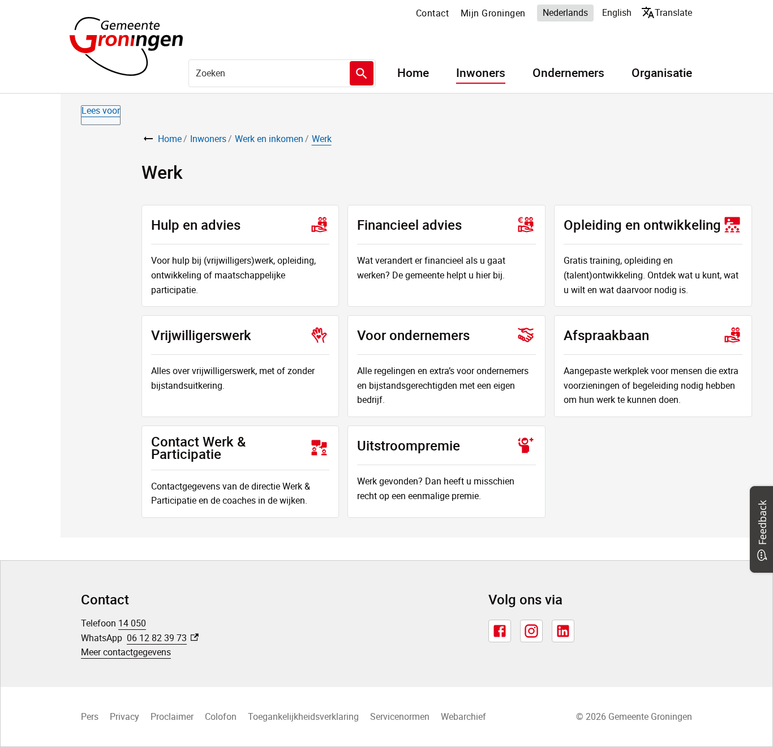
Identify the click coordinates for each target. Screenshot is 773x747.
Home (413, 73)
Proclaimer (172, 716)
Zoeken (361, 73)
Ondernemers (568, 73)
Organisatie (662, 73)
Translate (669, 12)
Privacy (124, 716)
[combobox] (282, 73)
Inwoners (480, 73)
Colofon (221, 716)
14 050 (132, 623)
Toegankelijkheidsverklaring (303, 716)
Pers (89, 716)
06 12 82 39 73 (163, 638)
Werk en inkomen (269, 138)
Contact (432, 13)
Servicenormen (400, 716)
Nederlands (565, 12)
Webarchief (463, 716)
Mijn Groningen (493, 13)
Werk (322, 138)
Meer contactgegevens (126, 652)
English (617, 12)
